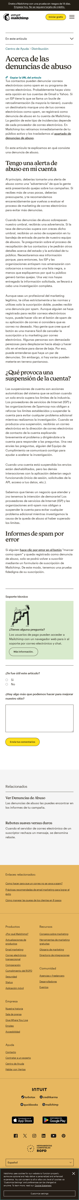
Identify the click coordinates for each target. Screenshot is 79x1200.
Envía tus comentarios (22, 741)
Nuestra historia (14, 1008)
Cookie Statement (43, 1185)
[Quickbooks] (29, 1105)
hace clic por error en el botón (41, 550)
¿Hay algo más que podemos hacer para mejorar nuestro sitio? (39, 696)
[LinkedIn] (43, 1136)
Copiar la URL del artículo (25, 77)
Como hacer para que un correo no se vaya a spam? (34, 883)
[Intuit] (39, 1090)
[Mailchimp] (50, 1105)
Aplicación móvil (15, 988)
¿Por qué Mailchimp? (17, 933)
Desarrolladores (48, 981)
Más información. (23, 651)
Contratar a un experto (18, 1057)
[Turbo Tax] (28, 1097)
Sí (12, 679)
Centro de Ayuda (17, 48)
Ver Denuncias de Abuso (25, 798)
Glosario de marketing (52, 949)
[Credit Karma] (49, 1097)
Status (9, 982)
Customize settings (40, 1193)
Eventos (44, 987)
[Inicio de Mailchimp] (16, 17)
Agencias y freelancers (52, 975)
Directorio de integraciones (54, 955)
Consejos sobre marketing (54, 933)
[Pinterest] (63, 1136)
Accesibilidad (13, 1031)
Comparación (13, 965)
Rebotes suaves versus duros (29, 823)
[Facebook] (15, 1136)
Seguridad (11, 976)
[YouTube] (53, 1136)
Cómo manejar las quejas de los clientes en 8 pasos (33, 900)
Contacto (11, 1052)
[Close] (73, 1173)
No (13, 684)
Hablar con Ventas (16, 1069)
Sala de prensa (13, 1014)
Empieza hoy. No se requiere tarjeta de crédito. (39, 6)
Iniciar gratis (56, 16)
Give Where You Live (17, 1020)
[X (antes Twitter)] (25, 1136)
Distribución (40, 48)
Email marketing (14, 949)
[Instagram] (34, 1136)
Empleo (10, 1025)
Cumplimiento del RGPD (19, 970)
